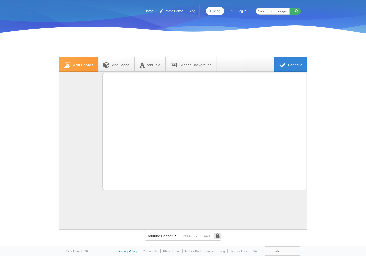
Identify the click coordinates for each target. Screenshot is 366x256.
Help (256, 251)
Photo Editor (173, 11)
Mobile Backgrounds (199, 251)
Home (149, 11)
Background (195, 65)
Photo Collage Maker (86, 9)
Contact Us (150, 251)
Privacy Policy (127, 251)
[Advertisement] (177, 45)
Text (153, 65)
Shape (120, 65)
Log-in (242, 11)
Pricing (215, 11)
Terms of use (238, 251)
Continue (294, 65)
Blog (192, 11)
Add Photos (82, 65)
